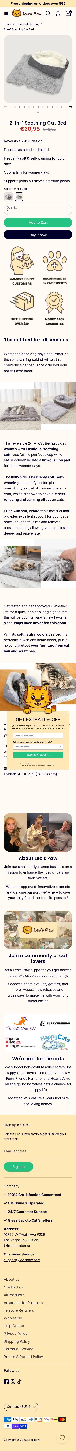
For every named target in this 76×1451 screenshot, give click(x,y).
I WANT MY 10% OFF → (38, 754)
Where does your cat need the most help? (32, 742)
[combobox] (37, 746)
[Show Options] (61, 746)
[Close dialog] (67, 714)
